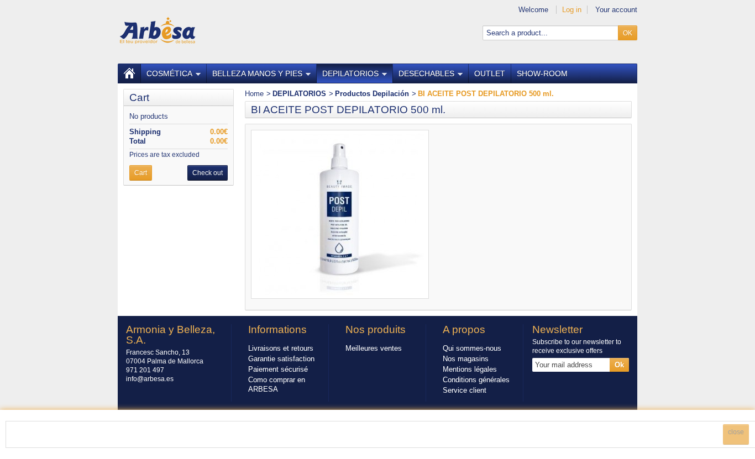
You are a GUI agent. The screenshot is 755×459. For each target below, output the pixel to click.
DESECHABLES (426, 73)
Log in (571, 10)
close (736, 432)
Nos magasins (466, 359)
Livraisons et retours (280, 348)
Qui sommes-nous (472, 348)
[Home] (129, 73)
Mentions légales (470, 369)
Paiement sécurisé (278, 369)
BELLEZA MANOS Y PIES (257, 73)
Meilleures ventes (373, 348)
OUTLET (489, 73)
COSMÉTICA (169, 73)
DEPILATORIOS (350, 73)
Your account (616, 10)
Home (254, 93)
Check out (207, 173)
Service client (464, 390)
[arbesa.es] (157, 30)
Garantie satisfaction (281, 359)
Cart (139, 97)
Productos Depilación (372, 93)
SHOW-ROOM (542, 73)
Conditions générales (476, 380)
